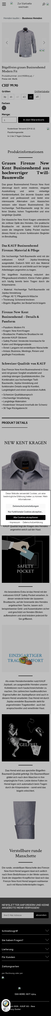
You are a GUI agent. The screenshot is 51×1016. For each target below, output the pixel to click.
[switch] (5, 1009)
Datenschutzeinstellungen (26, 506)
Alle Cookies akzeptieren (25, 517)
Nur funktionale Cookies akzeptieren (26, 512)
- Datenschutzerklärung (32, 522)
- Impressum (14, 522)
